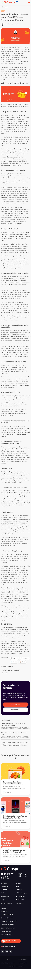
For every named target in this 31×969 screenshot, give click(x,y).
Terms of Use (22, 963)
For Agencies (20, 896)
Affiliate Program (21, 893)
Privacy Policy (23, 959)
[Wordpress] (8, 874)
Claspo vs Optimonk (7, 924)
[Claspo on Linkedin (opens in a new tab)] (6, 951)
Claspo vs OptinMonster (8, 921)
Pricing (3, 893)
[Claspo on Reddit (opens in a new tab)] (2, 951)
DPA (8, 959)
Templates (4, 886)
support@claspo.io (9, 946)
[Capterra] (11, 874)
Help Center (20, 899)
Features (4, 889)
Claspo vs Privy (5, 911)
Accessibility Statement (8, 963)
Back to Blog (5, 6)
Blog (17, 886)
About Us (19, 889)
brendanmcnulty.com (23, 645)
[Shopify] (2, 874)
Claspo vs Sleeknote (7, 918)
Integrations (5, 896)
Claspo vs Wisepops (7, 914)
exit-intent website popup (18, 522)
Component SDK (6, 903)
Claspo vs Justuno (6, 935)
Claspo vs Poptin (6, 931)
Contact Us (19, 903)
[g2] (5, 874)
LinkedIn (11, 645)
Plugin (3, 899)
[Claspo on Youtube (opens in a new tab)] (10, 951)
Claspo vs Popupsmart (8, 928)
